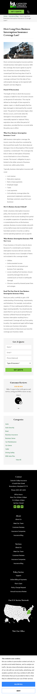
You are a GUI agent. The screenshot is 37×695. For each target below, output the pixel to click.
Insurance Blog (13, 16)
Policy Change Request (18, 587)
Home (5, 16)
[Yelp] (18, 506)
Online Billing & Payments (18, 579)
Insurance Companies (18, 531)
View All (18, 460)
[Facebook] (15, 506)
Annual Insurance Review (18, 591)
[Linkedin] (22, 506)
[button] (28, 12)
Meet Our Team (18, 523)
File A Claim (18, 583)
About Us (18, 519)
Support (18, 575)
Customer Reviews (18, 527)
